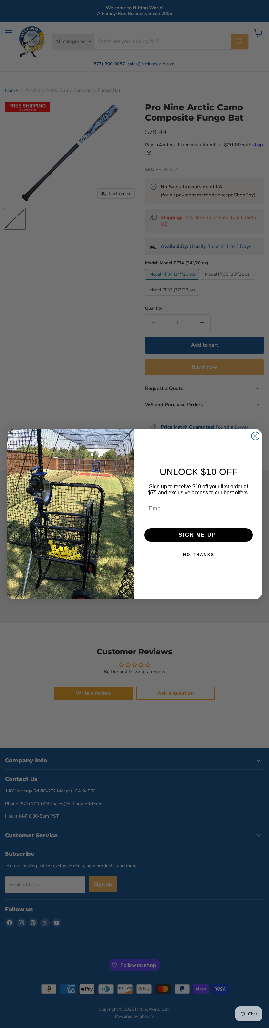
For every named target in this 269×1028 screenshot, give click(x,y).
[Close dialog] (255, 436)
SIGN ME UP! (198, 535)
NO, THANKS (198, 554)
